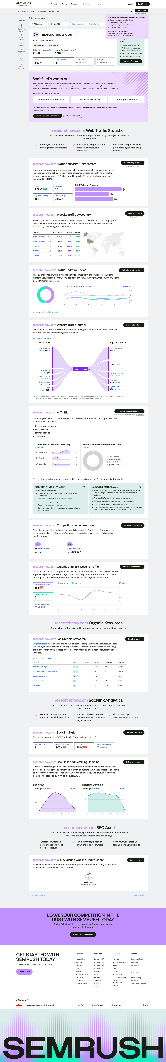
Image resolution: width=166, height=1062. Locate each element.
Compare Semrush (82, 974)
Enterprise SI (98, 968)
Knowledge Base (137, 959)
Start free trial (24, 972)
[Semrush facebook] (25, 1000)
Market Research (39, 45)
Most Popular (54, 11)
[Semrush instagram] (19, 1000)
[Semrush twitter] (28, 1000)
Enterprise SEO (99, 962)
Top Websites (98, 980)
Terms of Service (97, 1005)
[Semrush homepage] (23, 4)
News (115, 965)
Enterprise (99, 4)
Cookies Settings (115, 1005)
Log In (130, 4)
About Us (116, 959)
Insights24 (97, 971)
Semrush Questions (119, 962)
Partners (116, 971)
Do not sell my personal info (117, 981)
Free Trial (79, 971)
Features (79, 962)
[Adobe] (19, 1005)
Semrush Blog (136, 978)
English (145, 1005)
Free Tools (97, 983)
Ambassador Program (138, 984)
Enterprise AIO (99, 965)
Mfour (96, 974)
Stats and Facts (81, 980)
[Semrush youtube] (23, 1000)
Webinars (134, 980)
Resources (86, 4)
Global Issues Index (119, 977)
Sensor (96, 986)
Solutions (74, 4)
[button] (127, 11)
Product (54, 4)
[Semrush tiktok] (21, 1000)
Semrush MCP (99, 959)
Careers (115, 968)
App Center (98, 977)
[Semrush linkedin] (16, 1000)
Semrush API (135, 965)
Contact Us (116, 985)
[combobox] (98, 24)
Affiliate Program (81, 983)
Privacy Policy (80, 1005)
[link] (25, 11)
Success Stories (81, 977)
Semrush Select (118, 974)
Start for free (143, 4)
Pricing (64, 4)
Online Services (53, 45)
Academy (134, 962)
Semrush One (80, 959)
